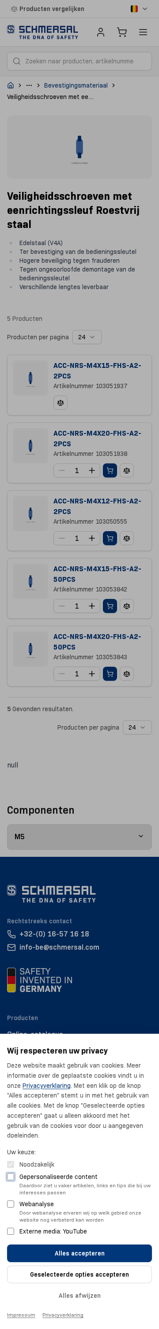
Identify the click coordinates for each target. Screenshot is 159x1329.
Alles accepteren (80, 1253)
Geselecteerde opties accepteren (79, 1274)
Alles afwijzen (80, 1296)
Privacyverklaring (47, 1086)
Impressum (21, 1314)
